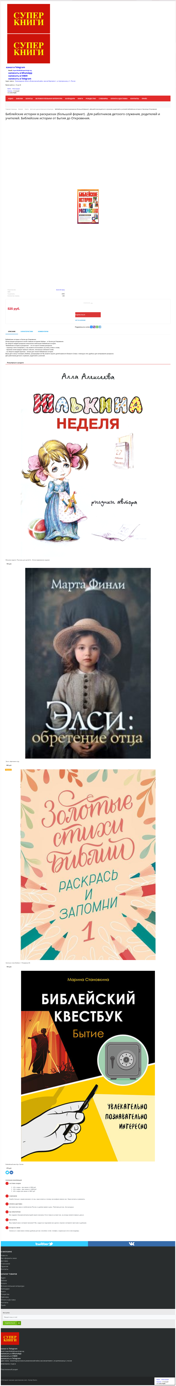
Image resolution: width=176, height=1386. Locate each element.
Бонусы (4, 1283)
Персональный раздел (9, 1369)
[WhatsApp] (97, 327)
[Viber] (94, 327)
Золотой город (60, 290)
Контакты (4, 1269)
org (30, 70)
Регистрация (16, 89)
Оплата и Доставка (8, 1300)
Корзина (10, 91)
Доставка (4, 1261)
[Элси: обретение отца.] (88, 663)
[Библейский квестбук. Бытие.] (88, 1066)
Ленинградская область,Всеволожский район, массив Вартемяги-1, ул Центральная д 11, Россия (45, 81)
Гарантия (4, 1266)
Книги (3, 1291)
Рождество (5, 1294)
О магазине (5, 1264)
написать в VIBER (18, 75)
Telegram (20, 67)
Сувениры (5, 1297)
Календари (5, 1289)
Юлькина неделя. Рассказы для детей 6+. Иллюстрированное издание (28, 560)
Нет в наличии (80, 320)
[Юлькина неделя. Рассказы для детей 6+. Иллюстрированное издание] (88, 461)
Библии (4, 1280)
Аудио (3, 1278)
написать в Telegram (19, 78)
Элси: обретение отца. (12, 761)
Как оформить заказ (9, 1258)
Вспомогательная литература (12, 1286)
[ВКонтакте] (91, 327)
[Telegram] (100, 327)
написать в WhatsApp (20, 73)
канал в (10, 67)
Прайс (3, 1305)
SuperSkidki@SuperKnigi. (21, 70)
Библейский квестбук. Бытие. (15, 1164)
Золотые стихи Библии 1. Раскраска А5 (18, 963)
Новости (4, 1255)
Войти (9, 89)
